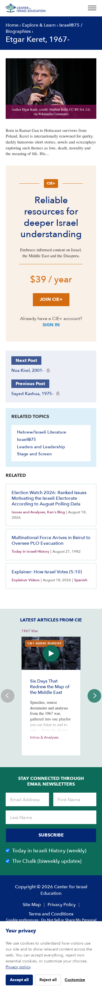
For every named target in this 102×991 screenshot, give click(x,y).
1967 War (29, 631)
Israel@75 (69, 25)
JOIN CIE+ (51, 299)
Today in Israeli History (30, 551)
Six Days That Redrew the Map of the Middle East (49, 687)
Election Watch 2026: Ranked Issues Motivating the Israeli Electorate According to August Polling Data (49, 498)
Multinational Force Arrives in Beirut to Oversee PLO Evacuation (51, 540)
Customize (75, 980)
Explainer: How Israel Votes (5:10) (47, 572)
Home (12, 25)
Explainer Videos (26, 580)
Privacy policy (18, 967)
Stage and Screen (34, 454)
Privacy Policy (62, 905)
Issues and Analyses (28, 512)
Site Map (32, 905)
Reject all (48, 980)
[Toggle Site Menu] (90, 8)
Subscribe (51, 835)
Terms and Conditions (51, 914)
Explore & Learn (39, 25)
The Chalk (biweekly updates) (47, 861)
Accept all (19, 980)
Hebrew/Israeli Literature (41, 432)
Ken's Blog (56, 512)
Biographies (18, 31)
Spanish (81, 580)
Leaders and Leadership (41, 447)
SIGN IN (51, 325)
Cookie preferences (22, 920)
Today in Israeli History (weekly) (49, 850)
